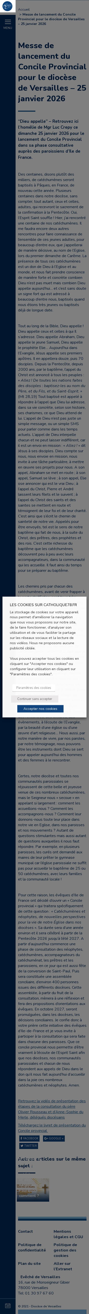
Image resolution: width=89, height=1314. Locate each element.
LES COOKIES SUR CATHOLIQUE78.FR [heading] (43, 605)
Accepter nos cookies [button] (40, 708)
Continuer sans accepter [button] (34, 699)
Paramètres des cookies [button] (33, 687)
